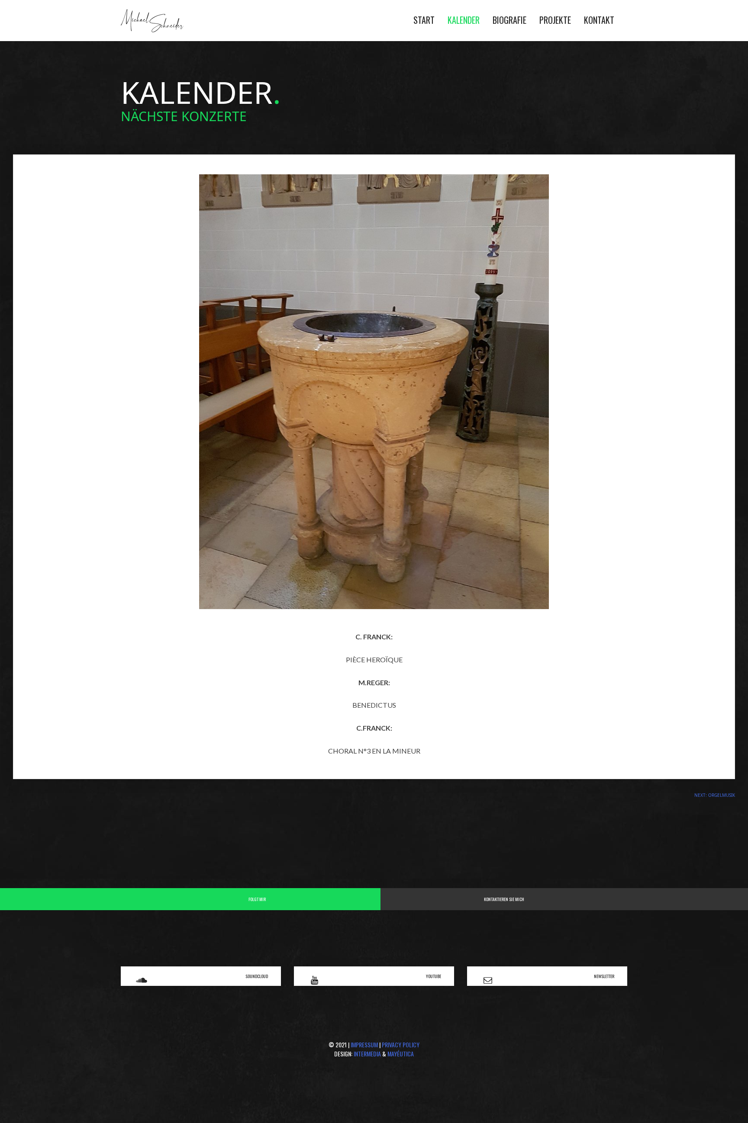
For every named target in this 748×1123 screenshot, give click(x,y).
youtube (433, 976)
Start (424, 19)
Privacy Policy (400, 1044)
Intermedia (367, 1053)
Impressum (364, 1044)
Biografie (509, 19)
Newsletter (604, 976)
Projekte (555, 19)
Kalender (464, 19)
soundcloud (256, 976)
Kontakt (599, 19)
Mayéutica (400, 1053)
